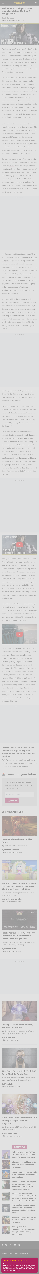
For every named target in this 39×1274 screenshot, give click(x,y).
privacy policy (24, 1267)
